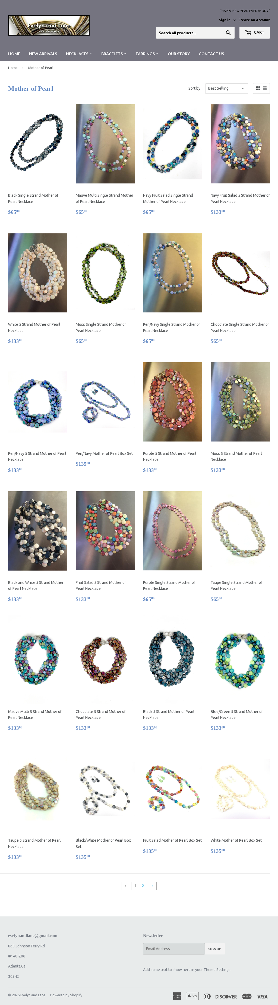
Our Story (179, 53)
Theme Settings (217, 970)
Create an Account (254, 20)
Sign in (224, 20)
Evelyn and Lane (32, 995)
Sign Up (214, 949)
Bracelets (112, 53)
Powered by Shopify (66, 995)
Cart (258, 32)
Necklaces (77, 53)
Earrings (146, 53)
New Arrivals (43, 53)
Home (14, 53)
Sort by (194, 88)
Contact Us (211, 53)
